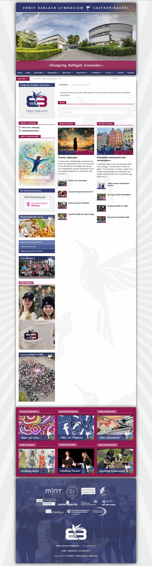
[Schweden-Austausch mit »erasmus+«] (115, 141)
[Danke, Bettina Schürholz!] (62, 205)
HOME (64, 551)
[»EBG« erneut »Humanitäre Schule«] (101, 185)
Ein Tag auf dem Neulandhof (119, 195)
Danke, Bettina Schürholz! (78, 203)
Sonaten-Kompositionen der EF (80, 192)
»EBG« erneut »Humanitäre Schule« (118, 184)
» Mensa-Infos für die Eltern (31, 242)
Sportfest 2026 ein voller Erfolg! (81, 214)
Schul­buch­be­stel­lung (30, 131)
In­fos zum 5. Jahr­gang (30, 127)
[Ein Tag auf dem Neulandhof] (101, 197)
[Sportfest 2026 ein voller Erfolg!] (62, 216)
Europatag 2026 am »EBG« (117, 206)
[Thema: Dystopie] (76, 141)
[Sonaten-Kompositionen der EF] (62, 194)
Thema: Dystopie (67, 157)
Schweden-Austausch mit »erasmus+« (111, 159)
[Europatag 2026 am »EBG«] (101, 208)
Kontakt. (130, 73)
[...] (65, 174)
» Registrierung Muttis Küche (31, 251)
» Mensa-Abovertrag (28, 246)
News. (28, 73)
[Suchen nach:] (122, 79)
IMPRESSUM (72, 551)
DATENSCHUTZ (85, 551)
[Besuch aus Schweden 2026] (101, 219)
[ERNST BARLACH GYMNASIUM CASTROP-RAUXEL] (76, 69)
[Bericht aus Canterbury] (62, 183)
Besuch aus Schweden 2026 (118, 217)
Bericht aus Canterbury (77, 180)
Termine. (120, 73)
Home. (20, 73)
